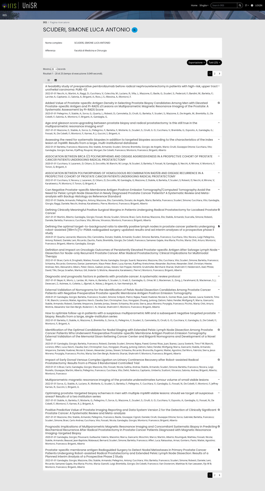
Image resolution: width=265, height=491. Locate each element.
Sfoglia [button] (203, 5)
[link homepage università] (30, 5)
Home (194, 5)
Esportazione (196, 62)
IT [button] (246, 5)
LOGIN (258, 5)
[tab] (48, 80)
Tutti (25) (213, 62)
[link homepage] (10, 5)
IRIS (45, 22)
